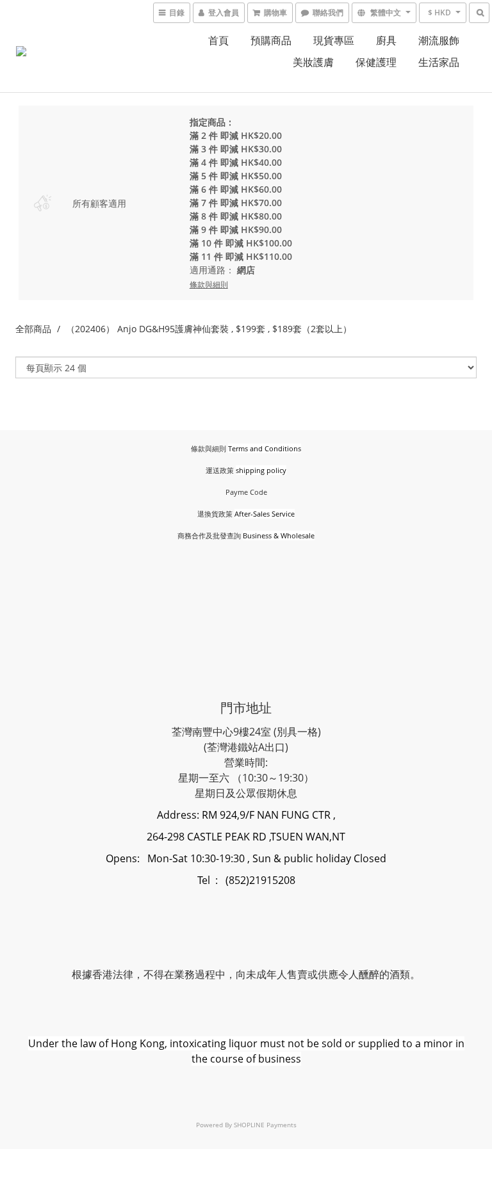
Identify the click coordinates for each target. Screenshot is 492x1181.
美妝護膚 (313, 62)
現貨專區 (333, 40)
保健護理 (376, 62)
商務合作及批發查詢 (209, 535)
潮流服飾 (438, 40)
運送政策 (220, 470)
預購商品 (270, 40)
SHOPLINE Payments (265, 1124)
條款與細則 (208, 448)
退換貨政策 (215, 513)
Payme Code (246, 492)
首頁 (218, 40)
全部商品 (33, 329)
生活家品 (438, 62)
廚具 (386, 40)
